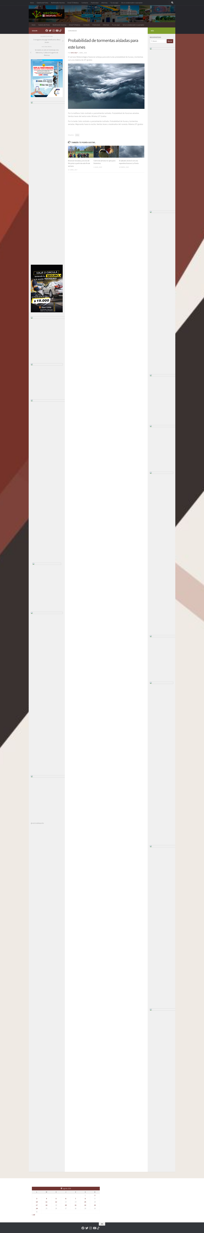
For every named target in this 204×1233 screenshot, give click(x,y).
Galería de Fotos (42, 3)
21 (75, 1205)
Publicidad (94, 3)
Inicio (32, 3)
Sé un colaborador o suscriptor (132, 3)
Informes (104, 3)
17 (37, 1205)
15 (85, 1202)
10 (37, 1202)
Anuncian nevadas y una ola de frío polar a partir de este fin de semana (79, 163)
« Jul (33, 1215)
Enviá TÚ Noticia (73, 3)
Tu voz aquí (114, 3)
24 (37, 1208)
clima (77, 135)
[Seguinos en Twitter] (50, 30)
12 (56, 1202)
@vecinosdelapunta (37, 823)
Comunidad (72, 31)
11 (46, 1202)
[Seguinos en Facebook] (46, 30)
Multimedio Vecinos (58, 3)
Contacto (84, 3)
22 (85, 1205)
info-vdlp (74, 53)
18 (46, 1205)
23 (95, 1205)
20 (66, 1205)
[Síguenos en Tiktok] (60, 30)
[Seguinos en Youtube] (57, 30)
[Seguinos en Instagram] (53, 30)
